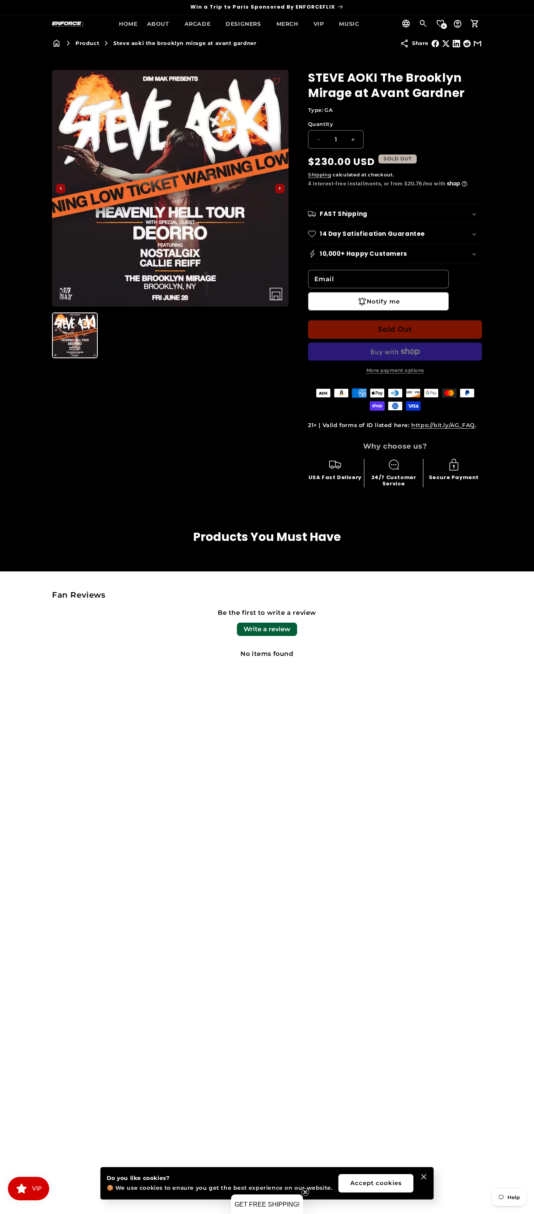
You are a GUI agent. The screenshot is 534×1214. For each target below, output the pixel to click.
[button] (161, 24)
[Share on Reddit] (466, 43)
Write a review (267, 629)
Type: (320, 110)
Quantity (320, 124)
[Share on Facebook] (435, 43)
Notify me (383, 301)
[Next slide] (280, 188)
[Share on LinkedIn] (456, 43)
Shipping (320, 175)
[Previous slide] (60, 188)
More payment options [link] (395, 370)
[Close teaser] (305, 1192)
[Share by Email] (477, 43)
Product (87, 43)
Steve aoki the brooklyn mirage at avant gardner (184, 43)
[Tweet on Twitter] (445, 43)
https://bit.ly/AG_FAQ (443, 425)
